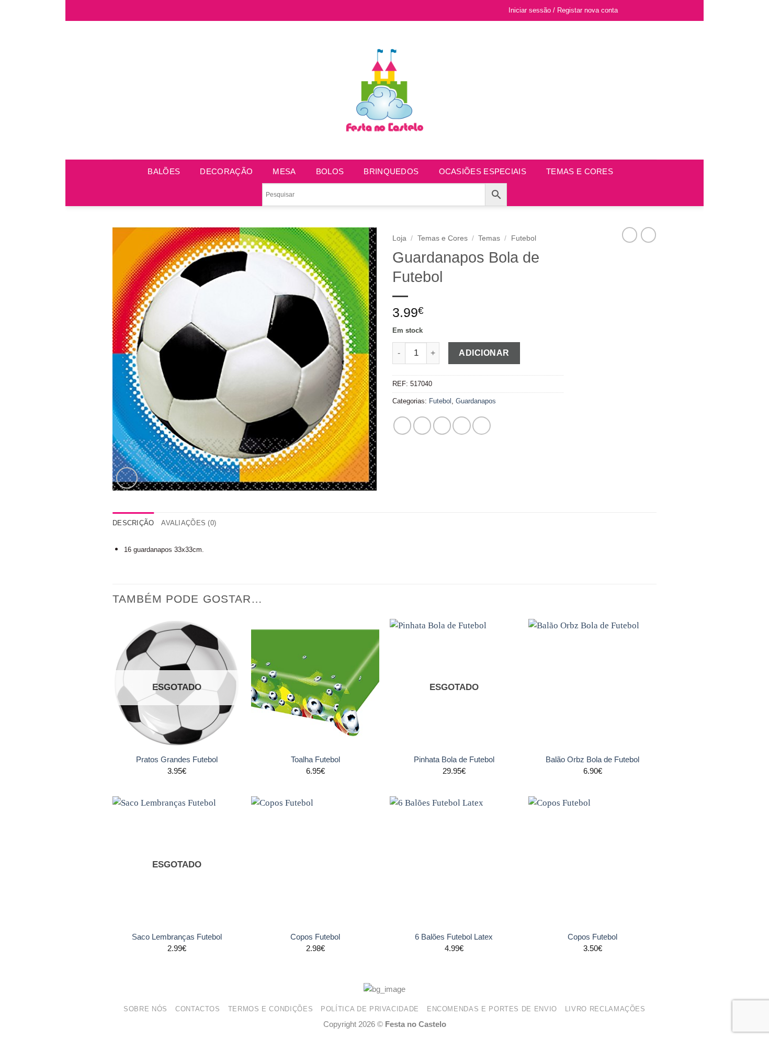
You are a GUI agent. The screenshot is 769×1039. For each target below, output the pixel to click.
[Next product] (629, 235)
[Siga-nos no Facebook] (118, 10)
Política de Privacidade (370, 1009)
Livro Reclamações (605, 1009)
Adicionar (484, 352)
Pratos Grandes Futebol (177, 759)
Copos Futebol (315, 936)
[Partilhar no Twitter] (422, 425)
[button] (648, 10)
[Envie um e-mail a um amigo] (442, 425)
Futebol (523, 238)
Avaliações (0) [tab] (188, 523)
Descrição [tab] (133, 523)
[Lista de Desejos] (631, 10)
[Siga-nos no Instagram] (128, 10)
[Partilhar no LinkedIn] (481, 425)
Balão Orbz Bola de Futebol (592, 759)
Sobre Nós (145, 1009)
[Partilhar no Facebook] (402, 425)
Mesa (284, 171)
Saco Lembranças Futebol (177, 936)
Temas (489, 238)
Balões (164, 171)
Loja (399, 238)
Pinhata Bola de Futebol (454, 759)
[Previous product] (648, 235)
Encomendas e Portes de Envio (492, 1009)
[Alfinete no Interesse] (462, 425)
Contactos (197, 1009)
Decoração (226, 171)
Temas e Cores (579, 171)
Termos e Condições (270, 1009)
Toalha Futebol (315, 759)
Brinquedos (391, 171)
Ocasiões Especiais (482, 171)
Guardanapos (476, 401)
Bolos (330, 171)
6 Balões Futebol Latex (454, 936)
